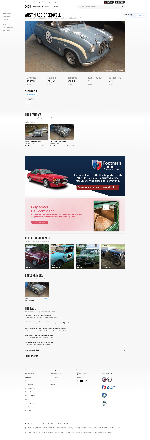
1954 (28, 102)
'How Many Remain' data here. (42, 344)
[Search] (79, 7)
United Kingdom (31, 94)
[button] (48, 6)
